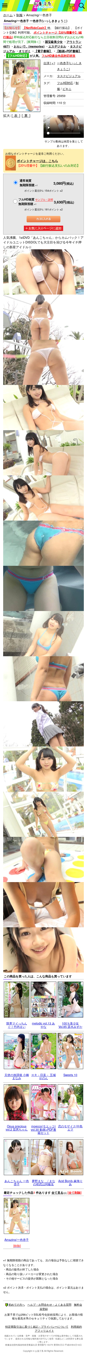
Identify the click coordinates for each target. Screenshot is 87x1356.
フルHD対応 (65, 83)
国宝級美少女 (54, 42)
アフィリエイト (44, 1331)
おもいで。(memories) (29, 46)
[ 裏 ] (26, 115)
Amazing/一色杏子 (16, 1239)
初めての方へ (16, 1305)
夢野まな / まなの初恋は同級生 (43, 1182)
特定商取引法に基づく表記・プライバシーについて (36, 1327)
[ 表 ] (16, 115)
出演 (49, 63)
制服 (19, 15)
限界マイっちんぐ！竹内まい (16, 1025)
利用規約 (76, 1327)
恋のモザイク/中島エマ (70, 1127)
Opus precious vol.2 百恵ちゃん (17, 1127)
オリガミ (25, 51)
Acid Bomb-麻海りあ (70, 1182)
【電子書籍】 (43, 51)
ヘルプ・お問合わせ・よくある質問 (49, 1305)
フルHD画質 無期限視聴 (35, 201)
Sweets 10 (70, 1075)
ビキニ (67, 89)
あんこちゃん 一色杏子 (16, 1182)
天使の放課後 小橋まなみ (16, 1076)
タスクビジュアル (69, 76)
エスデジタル (57, 46)
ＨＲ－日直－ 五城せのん (43, 1076)
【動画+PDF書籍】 (68, 51)
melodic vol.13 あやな (43, 1025)
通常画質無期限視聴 (29, 182)
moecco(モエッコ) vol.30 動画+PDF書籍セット (43, 1129)
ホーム (8, 15)
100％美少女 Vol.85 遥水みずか (70, 1025)
